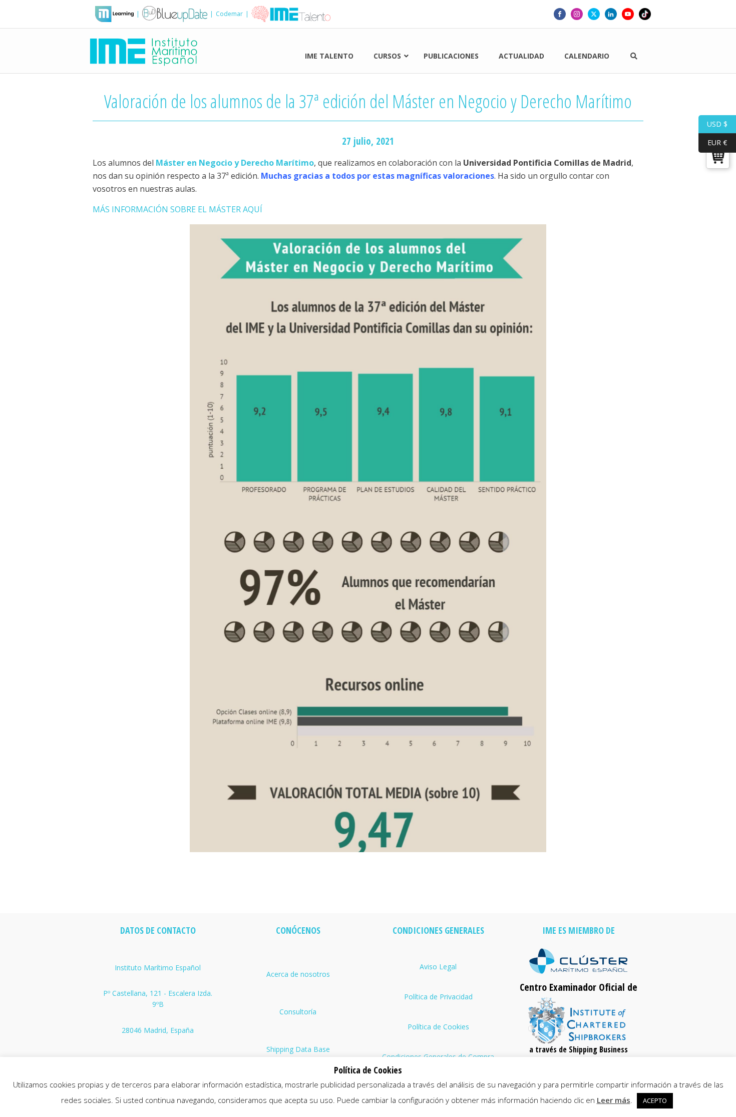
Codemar (229, 14)
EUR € (712, 142)
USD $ (712, 123)
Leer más (613, 1100)
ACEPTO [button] (655, 1100)
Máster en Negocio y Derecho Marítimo (235, 162)
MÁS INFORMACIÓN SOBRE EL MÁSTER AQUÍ (177, 209)
